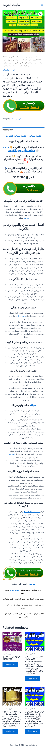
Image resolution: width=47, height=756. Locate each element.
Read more (10, 664)
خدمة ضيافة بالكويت (16, 135)
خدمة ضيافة (35, 135)
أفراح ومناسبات (31, 57)
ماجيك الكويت (11, 5)
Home (5, 57)
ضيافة (26, 218)
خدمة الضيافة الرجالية (31, 512)
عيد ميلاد (31, 584)
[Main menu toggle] (41, 4)
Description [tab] (8, 130)
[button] (40, 14)
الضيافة (12, 454)
